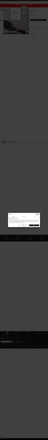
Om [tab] (34, 216)
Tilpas (23, 225)
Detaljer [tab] (24, 216)
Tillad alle (34, 225)
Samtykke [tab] (13, 216)
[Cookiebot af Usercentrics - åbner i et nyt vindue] (36, 214)
